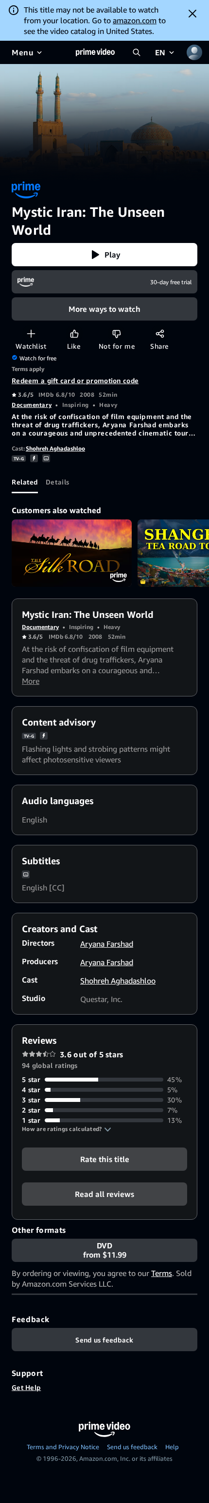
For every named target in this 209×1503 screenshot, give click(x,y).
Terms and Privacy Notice (63, 1447)
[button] (104, 254)
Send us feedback (132, 1447)
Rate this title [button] (104, 1159)
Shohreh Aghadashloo (55, 448)
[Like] (74, 333)
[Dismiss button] (192, 13)
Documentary (32, 404)
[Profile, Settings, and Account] (194, 52)
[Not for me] (116, 333)
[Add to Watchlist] (30, 333)
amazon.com (135, 20)
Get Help (26, 1387)
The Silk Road (72, 553)
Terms (161, 1273)
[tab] (25, 481)
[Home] (95, 52)
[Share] (159, 333)
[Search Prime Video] (136, 52)
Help (172, 1447)
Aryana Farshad (106, 944)
